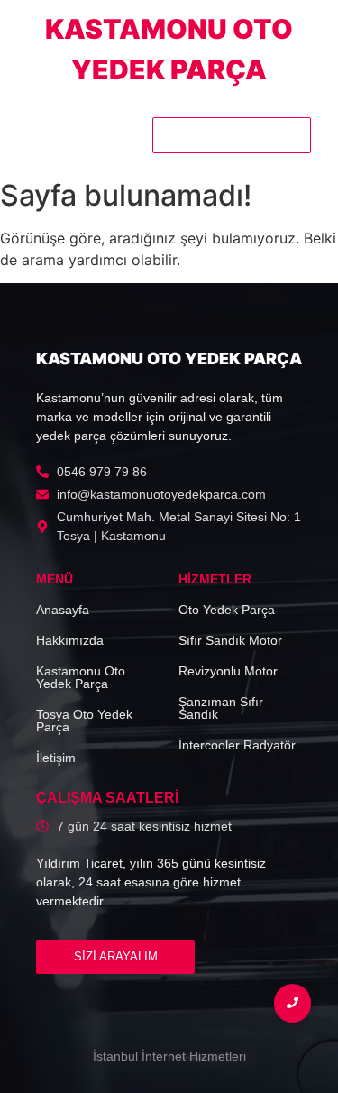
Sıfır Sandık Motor (230, 640)
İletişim (56, 757)
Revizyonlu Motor (228, 671)
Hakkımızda (70, 640)
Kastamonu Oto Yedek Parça (80, 677)
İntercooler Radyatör (237, 745)
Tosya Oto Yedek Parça (84, 720)
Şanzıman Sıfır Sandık (220, 707)
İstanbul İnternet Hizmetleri (169, 1056)
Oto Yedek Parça (226, 609)
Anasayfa (62, 609)
